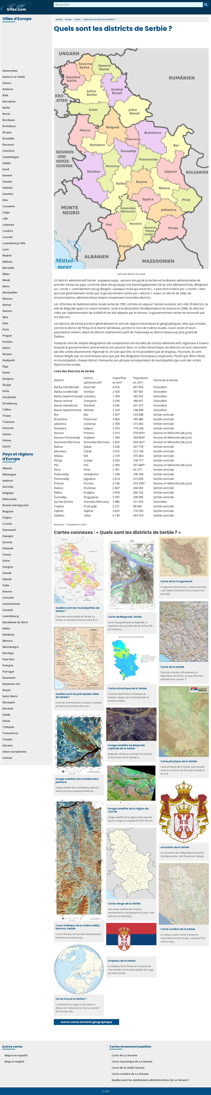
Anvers (6, 83)
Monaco (7, 640)
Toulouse (8, 422)
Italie (5, 585)
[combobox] (128, 4)
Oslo (5, 323)
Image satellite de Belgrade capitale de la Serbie (126, 746)
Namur (6, 304)
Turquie (7, 739)
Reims (6, 348)
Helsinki (7, 187)
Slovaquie (8, 702)
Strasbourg (9, 403)
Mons (5, 286)
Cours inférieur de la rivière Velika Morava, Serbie (78, 927)
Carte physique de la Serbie (178, 761)
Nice (5, 317)
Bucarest (8, 144)
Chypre (6, 517)
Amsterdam (10, 70)
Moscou (7, 298)
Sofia (5, 391)
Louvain (7, 237)
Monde (59, 19)
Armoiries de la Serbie (174, 847)
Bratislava (9, 126)
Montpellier (10, 292)
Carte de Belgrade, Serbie (125, 616)
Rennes (7, 354)
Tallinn (6, 409)
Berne (6, 113)
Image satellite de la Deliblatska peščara (77, 780)
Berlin (6, 107)
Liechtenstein (11, 603)
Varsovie (8, 428)
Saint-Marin (10, 696)
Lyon (5, 249)
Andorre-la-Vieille (13, 77)
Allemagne (9, 474)
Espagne (7, 536)
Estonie (7, 542)
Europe (68, 19)
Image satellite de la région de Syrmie (128, 810)
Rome (6, 372)
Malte (6, 628)
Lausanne (8, 206)
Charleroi (8, 150)
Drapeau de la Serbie (121, 960)
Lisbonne (8, 224)
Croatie (7, 523)
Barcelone (9, 101)
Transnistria (10, 733)
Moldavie (8, 634)
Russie (6, 690)
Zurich (6, 446)
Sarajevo (8, 378)
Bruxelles (8, 138)
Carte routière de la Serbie (177, 929)
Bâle (5, 95)
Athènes (7, 89)
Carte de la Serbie (172, 667)
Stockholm (9, 397)
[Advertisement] (26, 46)
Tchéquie (8, 727)
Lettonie (8, 597)
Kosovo (7, 591)
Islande (7, 579)
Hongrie (7, 566)
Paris (5, 329)
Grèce (6, 560)
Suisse (6, 721)
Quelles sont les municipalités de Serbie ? (77, 609)
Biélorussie (9, 499)
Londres (7, 231)
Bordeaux (8, 120)
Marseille (8, 267)
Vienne (6, 440)
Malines (7, 261)
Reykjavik (8, 360)
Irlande (6, 573)
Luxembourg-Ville (13, 243)
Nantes (7, 311)
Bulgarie (7, 511)
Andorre (7, 480)
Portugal (8, 671)
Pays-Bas (8, 659)
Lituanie (7, 610)
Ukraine (7, 745)
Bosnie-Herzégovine (15, 505)
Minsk (6, 280)
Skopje (6, 385)
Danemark (9, 530)
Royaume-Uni (11, 684)
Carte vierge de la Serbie (124, 903)
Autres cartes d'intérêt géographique (86, 1022)
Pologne (7, 665)
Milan (5, 274)
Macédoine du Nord (15, 622)
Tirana (6, 415)
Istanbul (7, 194)
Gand (5, 169)
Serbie (78, 19)
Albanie (7, 468)
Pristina (7, 341)
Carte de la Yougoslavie (176, 581)
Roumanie (8, 677)
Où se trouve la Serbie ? (71, 999)
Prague (7, 335)
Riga (5, 366)
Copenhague (10, 157)
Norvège (8, 653)
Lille (5, 218)
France (6, 554)
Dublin (6, 163)
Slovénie (7, 708)
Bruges (7, 132)
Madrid (6, 255)
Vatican (7, 757)
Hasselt (7, 181)
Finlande (7, 548)
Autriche (7, 486)
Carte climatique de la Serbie (127, 688)
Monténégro (10, 647)
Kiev (5, 200)
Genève (7, 175)
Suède (6, 714)
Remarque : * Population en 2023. (70, 524)
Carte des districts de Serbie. (131, 273)
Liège (6, 212)
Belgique (8, 493)
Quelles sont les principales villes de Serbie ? (77, 695)
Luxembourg (10, 616)
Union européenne (14, 751)
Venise (6, 434)
